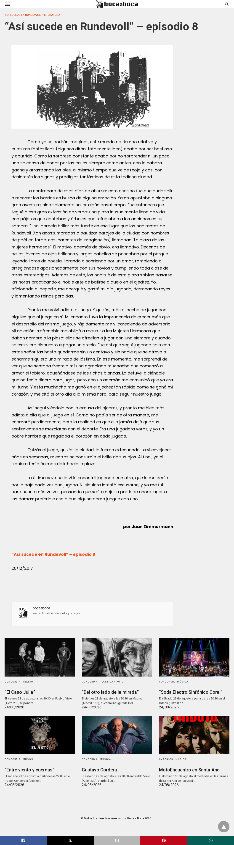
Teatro (28, 681)
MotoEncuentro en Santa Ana (189, 770)
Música (182, 681)
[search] (226, 4)
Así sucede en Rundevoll (23, 15)
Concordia (13, 681)
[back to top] (223, 826)
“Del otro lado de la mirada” (110, 692)
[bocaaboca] (116, 4)
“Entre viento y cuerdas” (29, 770)
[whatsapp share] (210, 840)
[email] (117, 840)
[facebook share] (23, 840)
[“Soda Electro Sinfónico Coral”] (194, 657)
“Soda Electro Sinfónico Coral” (190, 692)
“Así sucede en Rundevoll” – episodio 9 (53, 554)
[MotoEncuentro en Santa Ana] (194, 735)
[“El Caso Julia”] (40, 657)
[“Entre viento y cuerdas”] (40, 735)
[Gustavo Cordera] (117, 735)
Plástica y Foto (112, 681)
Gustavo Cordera (99, 770)
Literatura (52, 15)
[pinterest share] (163, 840)
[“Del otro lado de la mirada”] (117, 657)
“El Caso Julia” (20, 692)
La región (166, 759)
